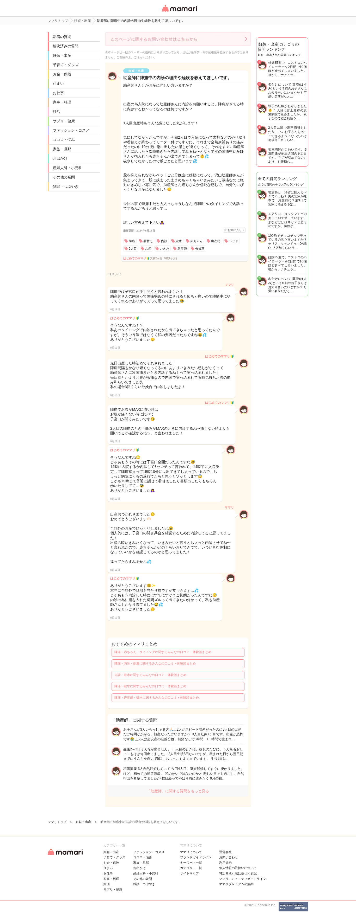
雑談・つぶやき (65, 186)
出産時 (215, 241)
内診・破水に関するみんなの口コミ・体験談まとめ (150, 675)
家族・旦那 (62, 149)
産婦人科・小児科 (67, 168)
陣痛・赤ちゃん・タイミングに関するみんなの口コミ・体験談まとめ (162, 652)
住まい (58, 83)
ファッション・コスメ (71, 130)
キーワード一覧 (191, 863)
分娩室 (200, 248)
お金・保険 (62, 74)
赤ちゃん (196, 241)
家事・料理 (62, 102)
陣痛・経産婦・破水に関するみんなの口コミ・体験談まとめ (156, 697)
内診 (164, 241)
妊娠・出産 (62, 55)
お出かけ (60, 158)
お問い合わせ (228, 857)
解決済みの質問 (65, 46)
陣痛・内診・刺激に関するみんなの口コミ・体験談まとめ (155, 663)
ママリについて (191, 852)
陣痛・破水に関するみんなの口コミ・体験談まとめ (150, 686)
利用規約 (225, 863)
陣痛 (132, 241)
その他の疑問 (64, 177)
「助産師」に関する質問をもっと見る (178, 791)
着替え (148, 241)
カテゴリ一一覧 (191, 868)
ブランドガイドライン (195, 857)
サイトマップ (189, 873)
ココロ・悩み (64, 140)
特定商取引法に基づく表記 (238, 873)
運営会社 (225, 852)
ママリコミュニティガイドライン (242, 879)
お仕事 (58, 93)
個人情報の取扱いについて (238, 868)
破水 (179, 241)
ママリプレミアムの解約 (236, 884)
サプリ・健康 (64, 121)
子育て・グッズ (65, 65)
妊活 (56, 112)
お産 (148, 248)
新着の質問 (62, 37)
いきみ (164, 248)
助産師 (182, 248)
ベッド (233, 241)
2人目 (133, 248)
